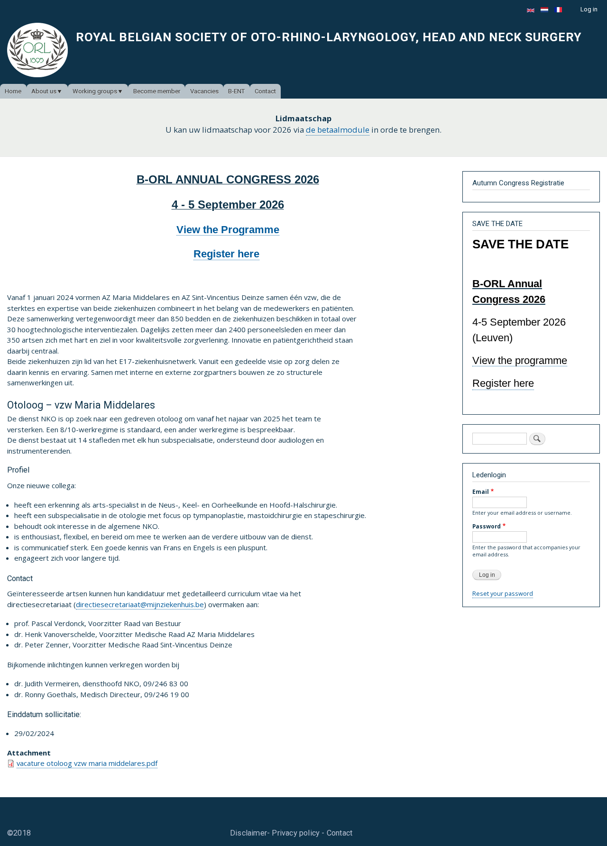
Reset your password (502, 593)
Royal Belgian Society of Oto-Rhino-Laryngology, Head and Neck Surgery (329, 37)
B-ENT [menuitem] (236, 91)
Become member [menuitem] (156, 91)
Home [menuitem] (13, 91)
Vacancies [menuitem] (204, 91)
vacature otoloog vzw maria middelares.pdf (87, 763)
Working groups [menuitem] (95, 91)
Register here (226, 254)
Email (480, 491)
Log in (589, 9)
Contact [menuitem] (265, 91)
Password (486, 526)
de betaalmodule (337, 129)
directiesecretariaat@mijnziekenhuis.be (140, 604)
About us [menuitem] (43, 91)
